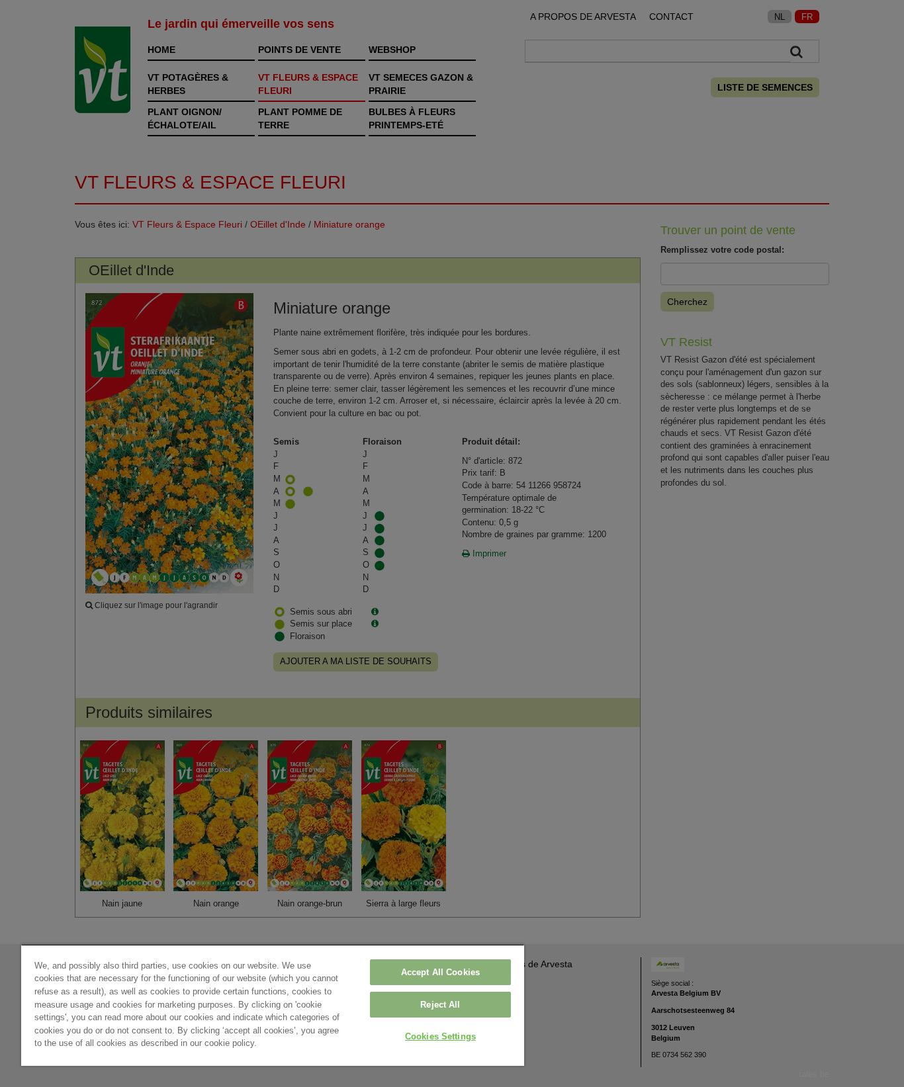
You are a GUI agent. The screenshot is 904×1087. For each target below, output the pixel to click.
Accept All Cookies (440, 972)
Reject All (440, 1005)
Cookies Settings (440, 1036)
